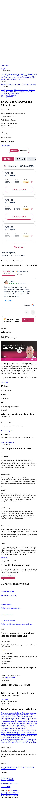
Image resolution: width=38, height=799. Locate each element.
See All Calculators (13, 93)
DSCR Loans (20, 79)
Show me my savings (7, 442)
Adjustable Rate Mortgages (15, 76)
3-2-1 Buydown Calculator (16, 91)
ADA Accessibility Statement (10, 792)
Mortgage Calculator (7, 90)
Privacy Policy (5, 794)
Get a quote (12, 95)
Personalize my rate (7, 431)
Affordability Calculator (21, 90)
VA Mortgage (28, 74)
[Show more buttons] (35, 359)
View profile (4, 679)
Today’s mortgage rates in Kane (18, 725)
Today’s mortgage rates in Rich (10, 730)
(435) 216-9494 (10, 677)
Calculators (25, 84)
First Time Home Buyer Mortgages (11, 77)
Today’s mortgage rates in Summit (11, 735)
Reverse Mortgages (29, 77)
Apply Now (4, 95)
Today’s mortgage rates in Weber (26, 742)
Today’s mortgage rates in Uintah (17, 737)
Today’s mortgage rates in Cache (19, 715)
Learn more (4, 382)
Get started (4, 557)
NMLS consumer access (8, 769)
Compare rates (5, 145)
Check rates (4, 65)
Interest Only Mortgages (8, 79)
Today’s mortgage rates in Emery (22, 720)
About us (3, 84)
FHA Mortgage (19, 74)
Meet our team (11, 84)
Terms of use (14, 794)
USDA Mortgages (29, 76)
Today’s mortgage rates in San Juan (18, 732)
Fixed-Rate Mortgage (7, 74)
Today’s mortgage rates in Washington (18, 741)
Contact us (32, 84)
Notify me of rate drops (8, 576)
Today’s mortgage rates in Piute (15, 728)
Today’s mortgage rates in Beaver (11, 713)
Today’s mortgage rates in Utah (10, 739)
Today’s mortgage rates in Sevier (27, 734)
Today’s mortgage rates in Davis (16, 718)
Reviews (18, 84)
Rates (2, 767)
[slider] (17, 359)
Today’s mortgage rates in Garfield (11, 721)
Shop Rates (4, 69)
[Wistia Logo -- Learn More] (32, 359)
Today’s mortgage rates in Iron (16, 723)
